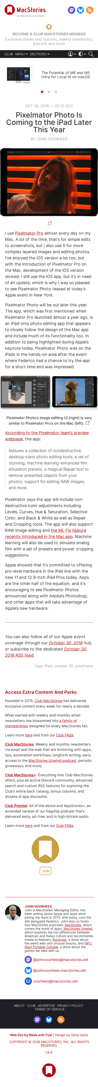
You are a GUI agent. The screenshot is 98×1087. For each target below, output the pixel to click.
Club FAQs (64, 735)
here (29, 735)
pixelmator (84, 666)
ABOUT (19, 1005)
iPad (48, 666)
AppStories (73, 925)
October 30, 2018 (66, 642)
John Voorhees (38, 906)
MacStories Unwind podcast (52, 760)
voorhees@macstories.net (55, 981)
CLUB (9, 54)
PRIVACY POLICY (70, 1005)
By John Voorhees (49, 139)
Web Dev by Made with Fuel (31, 1035)
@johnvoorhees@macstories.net (60, 960)
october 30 (63, 666)
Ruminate (60, 940)
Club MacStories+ (20, 775)
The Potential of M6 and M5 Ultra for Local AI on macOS (65, 74)
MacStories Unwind (78, 929)
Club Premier (16, 806)
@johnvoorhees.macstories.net (59, 970)
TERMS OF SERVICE (49, 1009)
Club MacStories (48, 701)
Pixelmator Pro (29, 233)
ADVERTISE (46, 1005)
